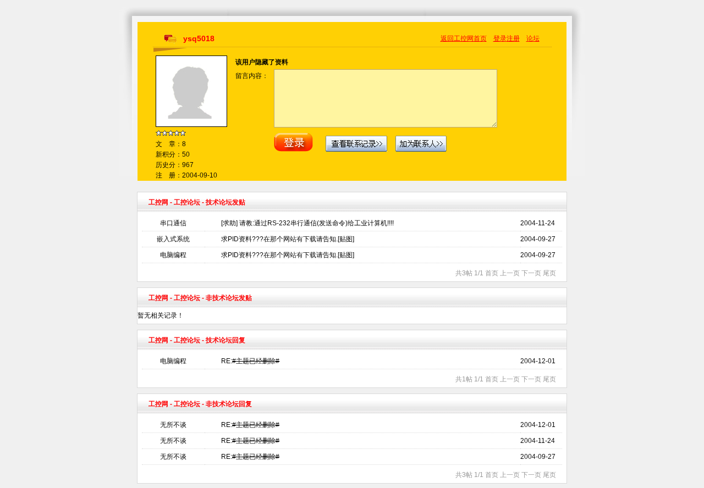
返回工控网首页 (464, 38)
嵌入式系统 (173, 239)
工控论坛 (187, 202)
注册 (513, 38)
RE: (250, 361)
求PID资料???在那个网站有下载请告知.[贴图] (287, 239)
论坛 (533, 38)
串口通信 (173, 223)
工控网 (158, 202)
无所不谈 (173, 425)
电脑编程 (173, 255)
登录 (500, 38)
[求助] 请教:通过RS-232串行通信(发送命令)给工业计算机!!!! (307, 223)
